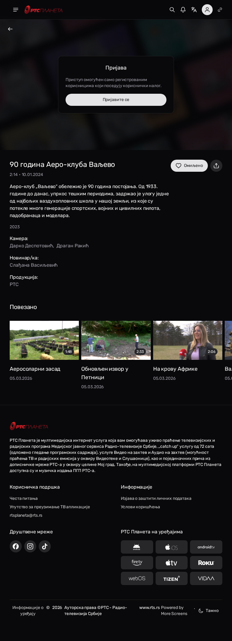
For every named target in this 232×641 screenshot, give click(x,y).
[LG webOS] (137, 578)
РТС (14, 284)
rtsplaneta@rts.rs (26, 515)
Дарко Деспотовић (31, 246)
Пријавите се (116, 99)
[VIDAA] (206, 578)
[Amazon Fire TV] (137, 562)
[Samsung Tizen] (172, 578)
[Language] (193, 9)
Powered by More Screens (174, 610)
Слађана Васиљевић (34, 265)
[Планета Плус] (220, 9)
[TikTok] (45, 546)
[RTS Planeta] (43, 9)
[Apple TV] (172, 562)
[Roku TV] (206, 562)
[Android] (137, 547)
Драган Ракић (72, 246)
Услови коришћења (140, 506)
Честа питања (24, 498)
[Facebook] (16, 546)
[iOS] (172, 547)
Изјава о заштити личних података (156, 498)
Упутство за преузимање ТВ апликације (50, 506)
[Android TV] (206, 547)
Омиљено (193, 165)
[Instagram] (30, 546)
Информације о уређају (28, 610)
